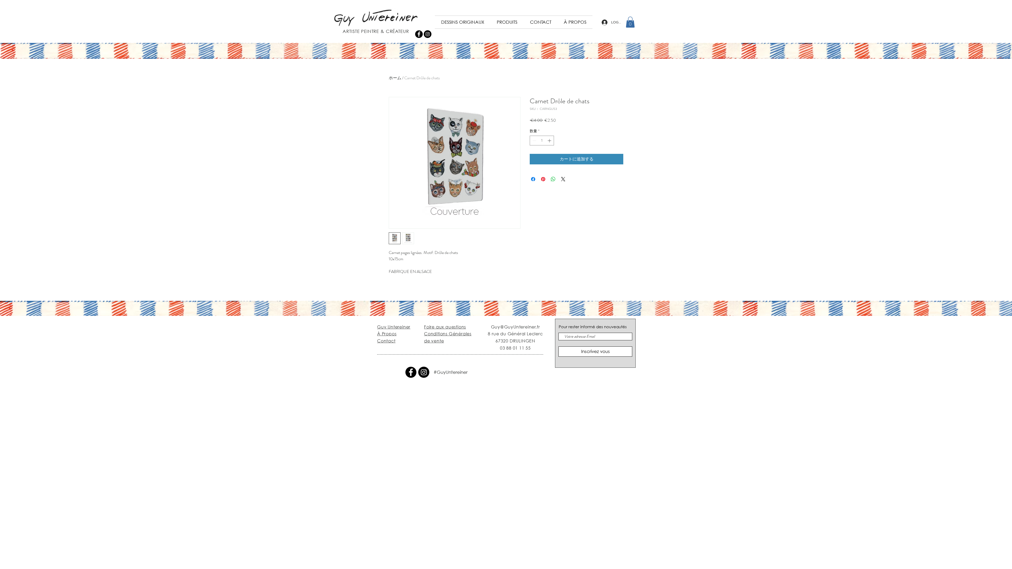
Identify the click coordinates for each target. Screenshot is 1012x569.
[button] (630, 22)
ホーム (395, 78)
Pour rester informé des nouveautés (593, 327)
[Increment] (550, 140)
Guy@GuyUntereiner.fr (515, 327)
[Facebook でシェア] (533, 179)
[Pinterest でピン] (543, 179)
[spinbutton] (542, 140)
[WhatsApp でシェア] (553, 179)
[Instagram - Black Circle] (427, 34)
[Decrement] (534, 140)
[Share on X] (563, 179)
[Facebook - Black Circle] (419, 34)
